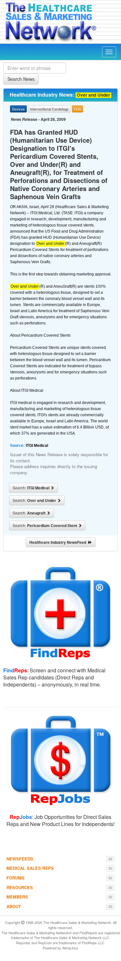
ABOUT (13, 906)
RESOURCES (19, 887)
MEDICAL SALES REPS (30, 868)
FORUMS (15, 878)
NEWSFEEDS (19, 859)
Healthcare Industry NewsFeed (58, 542)
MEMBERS (17, 897)
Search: (31, 488)
